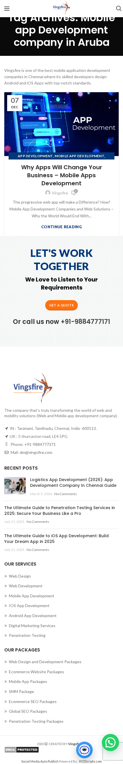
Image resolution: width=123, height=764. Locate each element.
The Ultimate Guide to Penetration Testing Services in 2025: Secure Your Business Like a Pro (59, 510)
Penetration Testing (27, 635)
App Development (35, 156)
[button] (110, 742)
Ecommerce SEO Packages (33, 701)
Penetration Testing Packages (36, 721)
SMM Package (21, 691)
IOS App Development (29, 605)
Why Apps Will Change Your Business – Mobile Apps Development (61, 175)
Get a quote (61, 305)
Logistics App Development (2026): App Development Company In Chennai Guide (73, 482)
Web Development (26, 585)
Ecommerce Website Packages (36, 671)
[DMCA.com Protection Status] (61, 749)
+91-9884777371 (40, 444)
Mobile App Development (79, 156)
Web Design (20, 576)
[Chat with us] (84, 750)
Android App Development (33, 615)
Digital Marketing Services (32, 625)
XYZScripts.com (90, 761)
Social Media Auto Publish (40, 761)
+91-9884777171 (85, 321)
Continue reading (61, 227)
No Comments (65, 494)
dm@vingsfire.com (36, 452)
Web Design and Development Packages (45, 661)
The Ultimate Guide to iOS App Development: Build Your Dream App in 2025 (56, 538)
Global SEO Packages (28, 711)
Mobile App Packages (28, 681)
